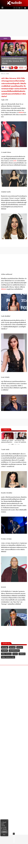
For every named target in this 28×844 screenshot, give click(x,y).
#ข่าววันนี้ (12, 647)
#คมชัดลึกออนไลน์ (14, 651)
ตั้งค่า (4, 834)
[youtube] (19, 7)
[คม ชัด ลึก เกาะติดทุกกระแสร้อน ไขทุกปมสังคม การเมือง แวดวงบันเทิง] (14, 3)
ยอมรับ (4, 831)
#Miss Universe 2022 (8, 657)
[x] (17, 7)
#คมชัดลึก (4, 651)
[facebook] (14, 7)
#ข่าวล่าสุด (4, 647)
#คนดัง (15, 654)
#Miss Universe (6, 654)
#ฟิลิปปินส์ (22, 654)
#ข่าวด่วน (19, 647)
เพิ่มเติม (5, 829)
